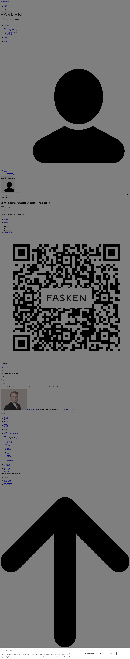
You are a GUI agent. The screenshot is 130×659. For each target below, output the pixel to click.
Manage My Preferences (89, 653)
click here (10, 657)
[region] (65, 653)
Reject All (101, 653)
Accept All (111, 653)
